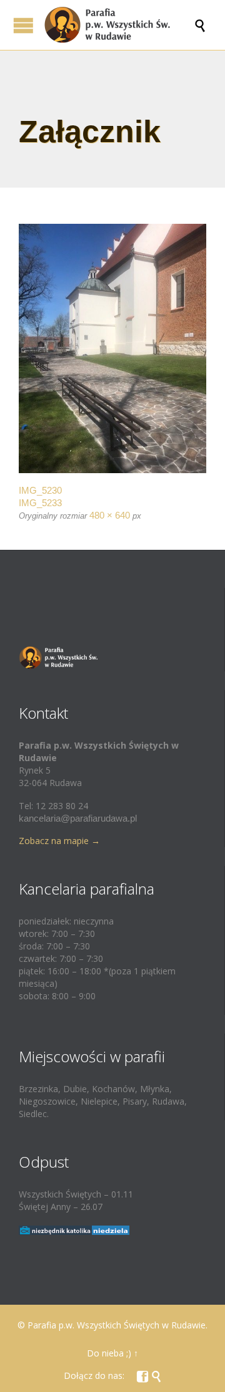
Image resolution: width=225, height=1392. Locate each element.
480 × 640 (109, 515)
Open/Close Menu (23, 25)
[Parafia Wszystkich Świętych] (119, 25)
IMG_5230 (40, 490)
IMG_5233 (40, 502)
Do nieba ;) (109, 1353)
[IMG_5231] (112, 348)
